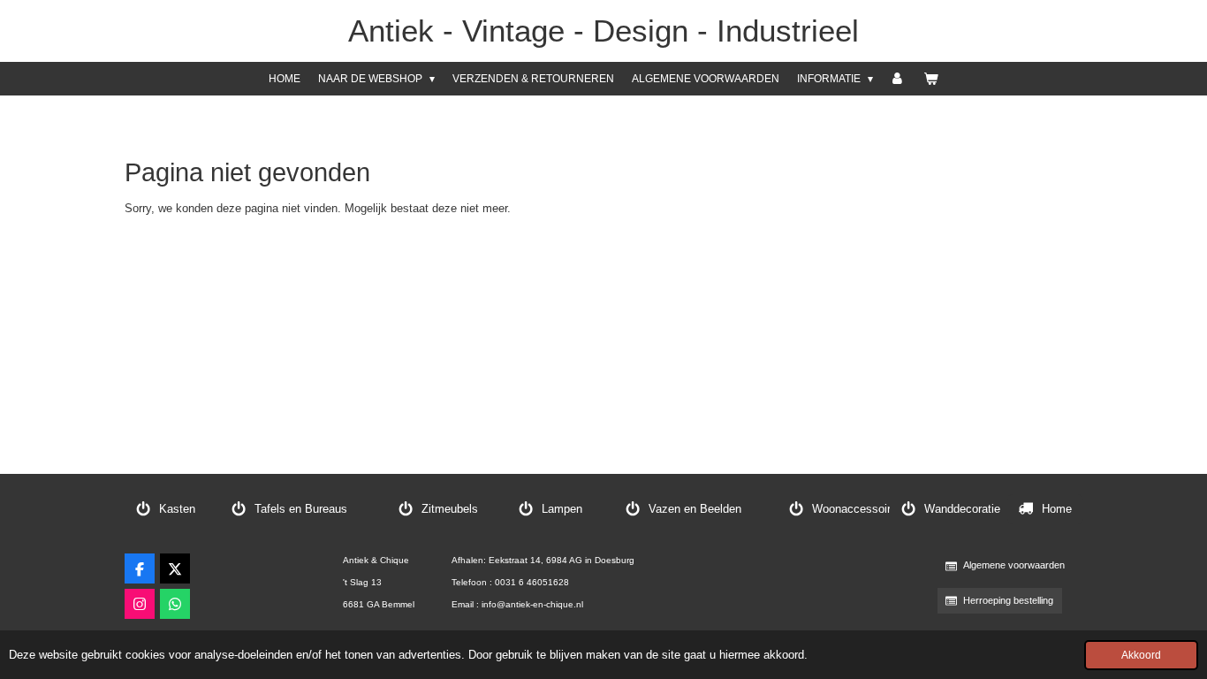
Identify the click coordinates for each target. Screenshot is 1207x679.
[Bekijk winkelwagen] (931, 78)
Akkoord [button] (1141, 654)
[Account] (898, 78)
